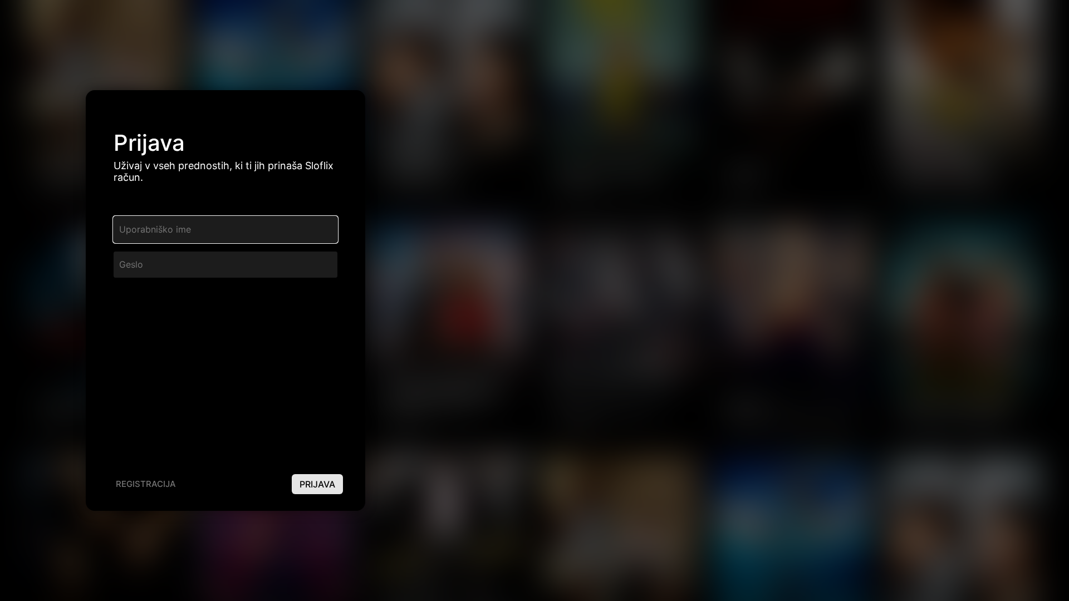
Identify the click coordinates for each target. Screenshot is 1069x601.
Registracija (146, 484)
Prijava (317, 484)
